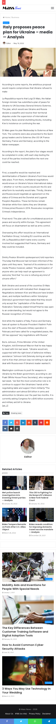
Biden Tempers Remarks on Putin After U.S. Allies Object (14, 527)
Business (15, 17)
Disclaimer (46, 714)
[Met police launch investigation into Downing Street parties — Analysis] (14, 483)
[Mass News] (11, 8)
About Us (9, 714)
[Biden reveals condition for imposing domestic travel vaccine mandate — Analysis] (41, 515)
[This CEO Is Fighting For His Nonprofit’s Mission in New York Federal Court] (41, 483)
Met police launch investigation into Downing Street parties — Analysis (14, 496)
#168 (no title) (21, 714)
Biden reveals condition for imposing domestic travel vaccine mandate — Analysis (41, 528)
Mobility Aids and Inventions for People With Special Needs (24, 587)
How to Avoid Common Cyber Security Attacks (22, 647)
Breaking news (16, 413)
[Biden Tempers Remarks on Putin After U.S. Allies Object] (14, 515)
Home (7, 17)
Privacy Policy (34, 714)
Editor (8, 43)
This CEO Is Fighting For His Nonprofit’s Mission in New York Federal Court (40, 496)
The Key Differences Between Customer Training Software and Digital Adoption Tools (25, 631)
